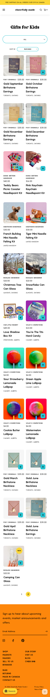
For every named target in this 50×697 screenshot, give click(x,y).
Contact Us (9, 680)
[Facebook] (13, 641)
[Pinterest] (22, 641)
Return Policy (39, 689)
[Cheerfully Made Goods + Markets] (25, 10)
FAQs (5, 670)
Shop (5, 651)
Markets (7, 655)
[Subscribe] (46, 631)
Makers (7, 658)
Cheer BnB (30, 661)
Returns (7, 673)
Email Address (7, 629)
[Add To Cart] (20, 72)
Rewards (7, 664)
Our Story (30, 651)
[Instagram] (4, 641)
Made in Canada (11, 676)
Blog (28, 658)
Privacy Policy (39, 687)
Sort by (12, 49)
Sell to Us (8, 661)
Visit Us (29, 655)
